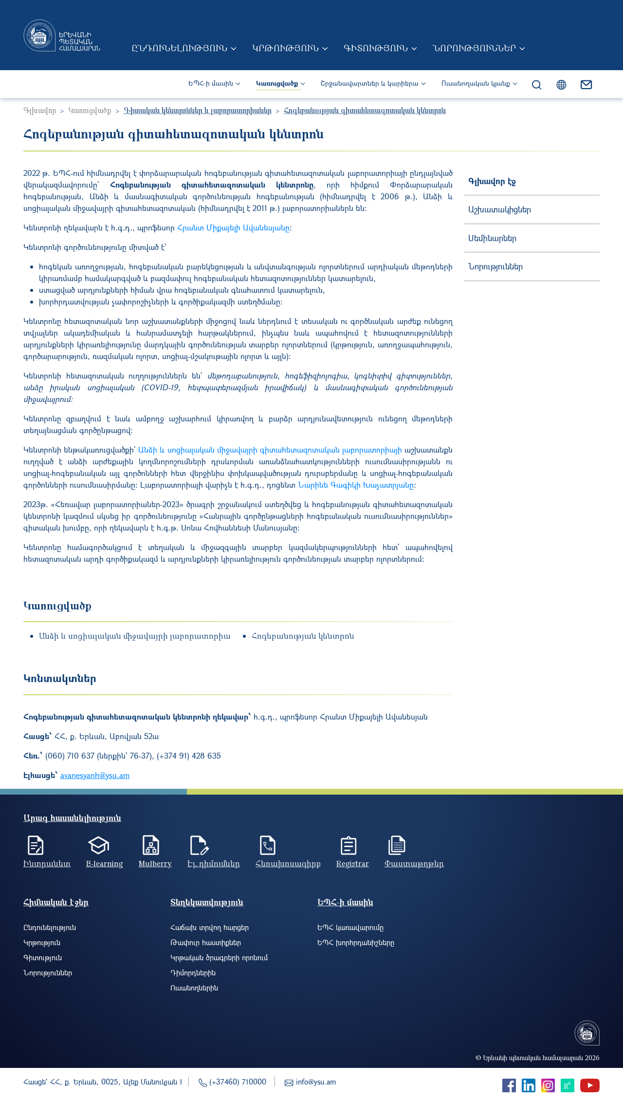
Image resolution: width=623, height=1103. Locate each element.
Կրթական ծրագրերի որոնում (219, 957)
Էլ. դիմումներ (213, 863)
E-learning (104, 863)
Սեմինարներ (492, 238)
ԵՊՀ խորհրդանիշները (355, 942)
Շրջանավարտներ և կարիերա (370, 83)
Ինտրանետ (47, 863)
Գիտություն (376, 48)
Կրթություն (285, 48)
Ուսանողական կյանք (475, 83)
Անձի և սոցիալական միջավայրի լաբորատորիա (135, 635)
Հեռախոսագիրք (288, 863)
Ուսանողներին (194, 987)
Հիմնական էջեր (56, 902)
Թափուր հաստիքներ (205, 942)
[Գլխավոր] (61, 35)
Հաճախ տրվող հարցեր (209, 927)
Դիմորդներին (193, 972)
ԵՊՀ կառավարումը (350, 927)
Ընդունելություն (179, 48)
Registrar (352, 863)
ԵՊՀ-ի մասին (210, 83)
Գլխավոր (39, 110)
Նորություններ (474, 48)
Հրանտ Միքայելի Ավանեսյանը (233, 227)
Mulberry (155, 863)
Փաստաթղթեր (414, 863)
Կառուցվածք (277, 83)
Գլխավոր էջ (492, 181)
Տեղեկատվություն (206, 902)
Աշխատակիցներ (499, 209)
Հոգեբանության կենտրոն (303, 635)
